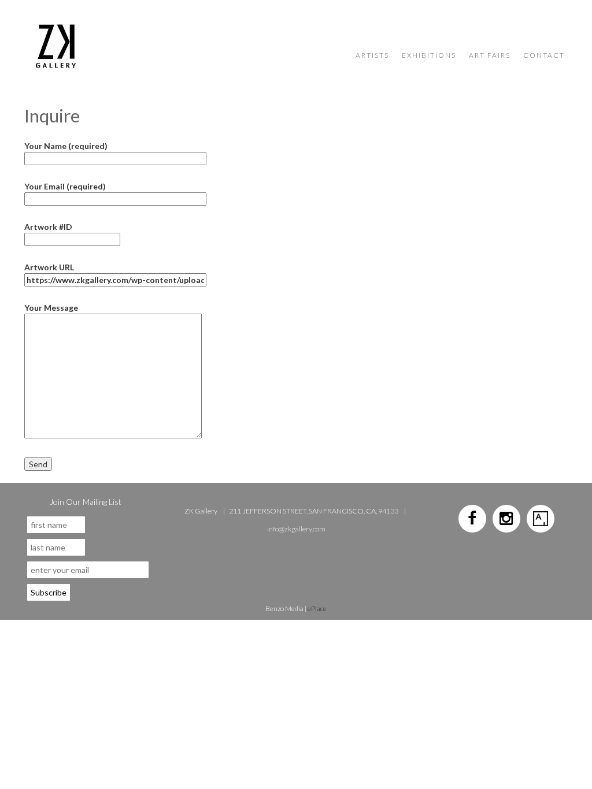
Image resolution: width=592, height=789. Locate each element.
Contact (544, 55)
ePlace (317, 608)
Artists (372, 55)
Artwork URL (49, 267)
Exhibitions (429, 55)
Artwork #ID (48, 227)
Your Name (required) (66, 146)
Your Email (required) (65, 186)
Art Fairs (489, 55)
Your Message (51, 307)
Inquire (52, 115)
